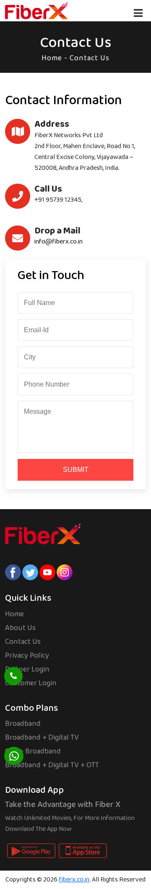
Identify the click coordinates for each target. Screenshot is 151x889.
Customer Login (31, 683)
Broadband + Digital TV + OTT (52, 765)
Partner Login (27, 669)
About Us (20, 628)
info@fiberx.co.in (58, 241)
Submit (76, 469)
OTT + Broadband (33, 751)
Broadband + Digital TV (42, 737)
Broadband (23, 724)
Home (52, 58)
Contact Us (23, 642)
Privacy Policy (27, 655)
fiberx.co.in (74, 879)
